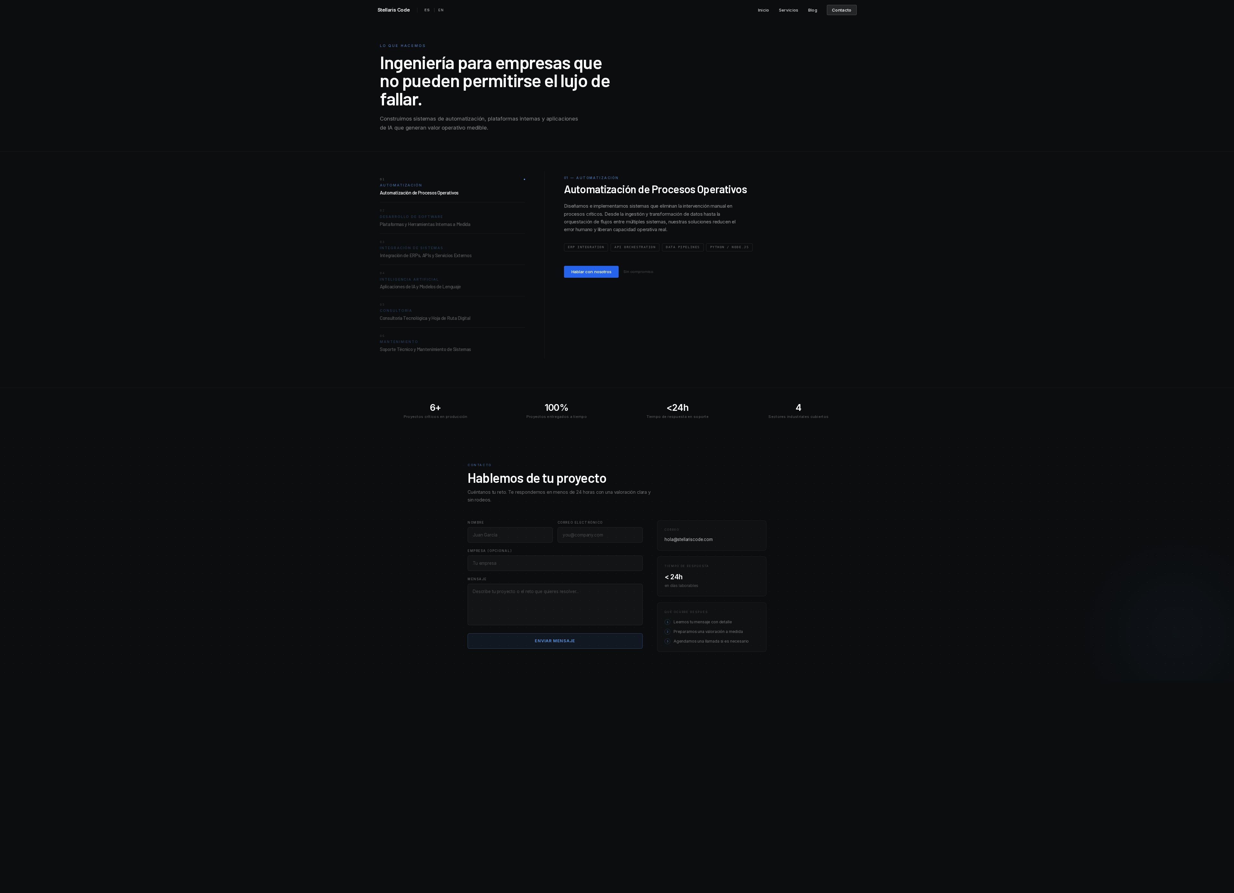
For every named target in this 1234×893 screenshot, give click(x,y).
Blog (812, 10)
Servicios (789, 10)
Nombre (476, 522)
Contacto (842, 10)
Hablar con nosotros (591, 271)
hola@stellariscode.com (689, 539)
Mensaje (477, 579)
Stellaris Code (394, 10)
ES (427, 10)
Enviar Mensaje (555, 640)
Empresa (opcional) (490, 551)
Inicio (763, 10)
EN (441, 10)
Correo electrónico (580, 522)
